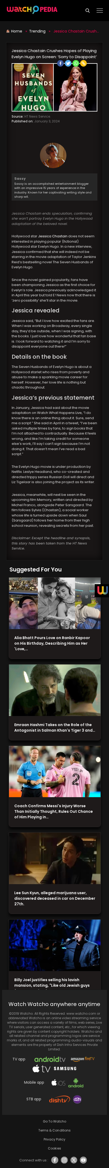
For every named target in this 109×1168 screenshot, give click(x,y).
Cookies (54, 1148)
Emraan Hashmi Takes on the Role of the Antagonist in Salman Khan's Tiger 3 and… (54, 727)
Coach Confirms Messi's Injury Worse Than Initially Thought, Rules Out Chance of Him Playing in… (53, 811)
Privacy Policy (54, 1139)
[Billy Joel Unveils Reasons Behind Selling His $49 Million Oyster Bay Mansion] (55, 945)
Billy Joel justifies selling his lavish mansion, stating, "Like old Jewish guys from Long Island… (52, 985)
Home (17, 31)
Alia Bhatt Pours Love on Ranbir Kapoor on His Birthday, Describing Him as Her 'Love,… (52, 643)
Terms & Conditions (54, 1130)
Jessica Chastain (52, 236)
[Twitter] (68, 63)
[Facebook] (60, 63)
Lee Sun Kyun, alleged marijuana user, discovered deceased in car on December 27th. (54, 898)
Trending (37, 31)
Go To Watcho (54, 1121)
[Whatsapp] (75, 63)
